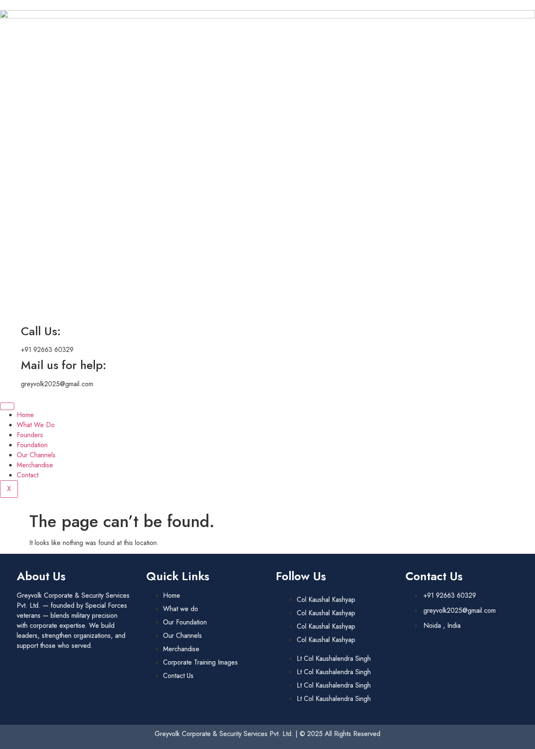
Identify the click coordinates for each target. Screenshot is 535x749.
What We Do (36, 425)
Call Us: (41, 331)
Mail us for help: (63, 365)
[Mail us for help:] (10, 365)
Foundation (32, 445)
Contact (27, 475)
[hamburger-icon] (7, 406)
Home (25, 415)
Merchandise (35, 465)
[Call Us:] (10, 331)
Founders (30, 435)
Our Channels (36, 455)
